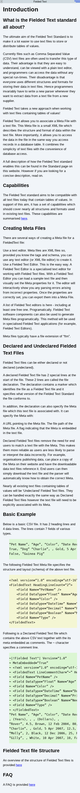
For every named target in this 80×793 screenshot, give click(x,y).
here (24, 218)
